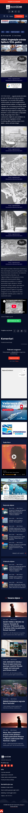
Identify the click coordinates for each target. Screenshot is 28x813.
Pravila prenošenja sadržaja (7, 779)
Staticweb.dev (14, 806)
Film (3, 32)
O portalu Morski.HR (5, 772)
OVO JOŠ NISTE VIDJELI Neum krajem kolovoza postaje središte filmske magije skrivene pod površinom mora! (12, 666)
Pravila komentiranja (6, 342)
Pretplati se (19, 16)
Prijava (11, 16)
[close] (26, 2)
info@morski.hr (9, 787)
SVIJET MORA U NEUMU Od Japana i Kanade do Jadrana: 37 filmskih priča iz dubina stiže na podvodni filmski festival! (14, 626)
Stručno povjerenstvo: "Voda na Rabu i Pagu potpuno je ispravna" (17, 538)
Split (23, 32)
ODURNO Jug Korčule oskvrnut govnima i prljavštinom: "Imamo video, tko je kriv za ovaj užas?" (17, 530)
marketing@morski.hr (11, 793)
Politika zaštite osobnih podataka (9, 777)
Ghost (21, 805)
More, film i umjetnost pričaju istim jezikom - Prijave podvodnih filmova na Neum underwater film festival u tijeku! (13, 737)
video (7, 32)
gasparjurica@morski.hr (13, 790)
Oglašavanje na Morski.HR (7, 775)
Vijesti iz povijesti (15, 32)
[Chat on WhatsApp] (14, 320)
